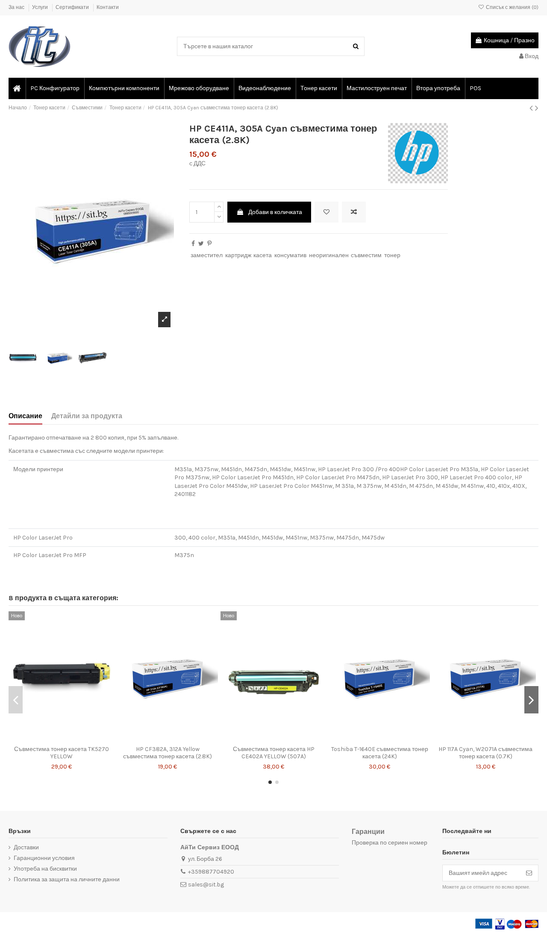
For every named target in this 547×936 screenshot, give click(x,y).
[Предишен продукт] (532, 108)
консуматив (290, 255)
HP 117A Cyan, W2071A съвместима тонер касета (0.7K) (485, 752)
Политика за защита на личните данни (67, 879)
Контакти (108, 7)
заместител (207, 255)
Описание (25, 416)
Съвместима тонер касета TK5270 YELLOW (61, 752)
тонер (392, 255)
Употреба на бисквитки (45, 868)
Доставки (26, 847)
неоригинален (329, 255)
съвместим (366, 255)
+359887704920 (211, 871)
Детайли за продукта (86, 416)
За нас (17, 7)
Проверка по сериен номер (389, 842)
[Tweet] (201, 243)
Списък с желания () (511, 7)
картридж (238, 255)
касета (262, 255)
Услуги (40, 7)
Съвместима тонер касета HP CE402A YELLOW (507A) (274, 752)
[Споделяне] (193, 243)
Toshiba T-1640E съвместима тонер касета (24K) (379, 752)
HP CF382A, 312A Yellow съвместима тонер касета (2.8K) (167, 752)
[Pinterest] (209, 243)
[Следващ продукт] (536, 108)
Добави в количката (275, 212)
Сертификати (73, 7)
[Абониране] (529, 873)
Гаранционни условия (44, 858)
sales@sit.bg (206, 884)
